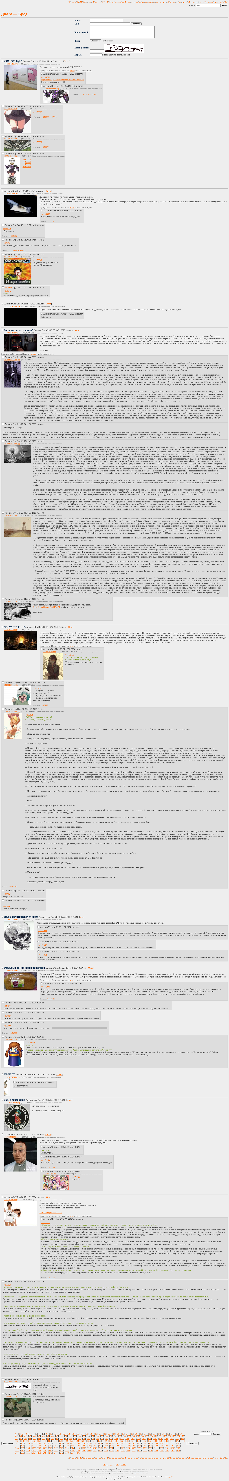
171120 (80, 1219)
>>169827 (69, 655)
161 (111, 1443)
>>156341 (51, 221)
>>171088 (7, 1026)
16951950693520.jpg (12, 257)
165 (133, 1443)
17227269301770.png (12, 1103)
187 (89, 1446)
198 (150, 1446)
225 (133, 1448)
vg (183, 2)
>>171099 (45, 987)
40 (16, 1436)
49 (57, 1436)
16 (78, 1434)
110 (171, 1438)
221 (111, 1448)
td (168, 2)
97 (102, 1438)
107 (155, 1438)
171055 (76, 942)
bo (84, 2)
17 (82, 1434)
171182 (62, 1100)
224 (128, 1448)
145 (22, 1443)
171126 (41, 1037)
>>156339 (7, 229)
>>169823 (37, 688)
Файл (77, 41)
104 (138, 1438)
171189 (79, 1171)
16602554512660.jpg (11, 64)
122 (66, 1441)
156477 (41, 441)
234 (17, 1450)
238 (39, 1450)
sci (157, 2)
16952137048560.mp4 (12, 306)
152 (61, 1443)
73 (165, 1436)
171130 (41, 1281)
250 (106, 1450)
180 (50, 1446)
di (93, 2)
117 (38, 1441)
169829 (80, 649)
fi (125, 2)
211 (55, 1448)
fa (104, 2)
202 (172, 1446)
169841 (42, 709)
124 (77, 1441)
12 (60, 1434)
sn (160, 2)
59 (102, 1436)
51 (66, 1436)
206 (28, 1448)
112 (182, 1438)
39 (181, 1434)
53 (75, 1436)
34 (159, 1434)
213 (67, 1448)
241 (56, 1450)
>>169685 (7, 906)
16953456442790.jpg (12, 360)
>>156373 (13, 250)
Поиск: (192, 5)
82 (34, 1438)
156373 (41, 254)
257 (145, 1450)
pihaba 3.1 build (108, 1465)
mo (119, 2)
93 (84, 1438)
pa (137, 2)
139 (160, 1441)
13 (64, 1434)
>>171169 (45, 1160)
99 (111, 1438)
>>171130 (51, 1278)
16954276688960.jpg (12, 444)
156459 (41, 424)
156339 (80, 211)
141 (171, 1441)
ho (226, 2)
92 (79, 1438)
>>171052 (42, 930)
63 (120, 1436)
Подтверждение (81, 48)
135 (138, 1441)
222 (117, 1448)
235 (22, 1450)
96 (97, 1438)
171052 (75, 917)
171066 (76, 952)
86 (52, 1438)
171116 (41, 1003)
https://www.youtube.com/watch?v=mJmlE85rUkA (62, 80)
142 (177, 1441)
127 (94, 1441)
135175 (59, 61)
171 (167, 1443)
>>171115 (45, 1222)
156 (83, 1443)
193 (122, 1446)
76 (179, 1436)
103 (132, 1438)
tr (170, 2)
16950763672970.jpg (12, 109)
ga (221, 2)
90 (70, 1438)
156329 (80, 86)
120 (55, 1441)
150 (50, 1443)
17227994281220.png (12, 1396)
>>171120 (7, 1285)
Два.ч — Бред (14, 14)
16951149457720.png (12, 156)
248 (94, 1450)
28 (132, 1434)
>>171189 (51, 1167)
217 (89, 1448)
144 (17, 1443)
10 (51, 1434)
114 (22, 1441)
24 (114, 1434)
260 (161, 1450)
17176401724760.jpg (11, 630)
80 (25, 1438)
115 (27, 1441)
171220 (42, 1420)
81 (30, 1438)
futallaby (123, 1465)
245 (78, 1450)
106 (149, 1438)
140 (166, 1441)
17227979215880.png (12, 1382)
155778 (80, 74)
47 (48, 1436)
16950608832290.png (51, 89)
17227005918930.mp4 (12, 1137)
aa (200, 2)
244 (72, 1450)
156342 (41, 240)
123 (71, 1441)
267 (33, 1453)
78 (16, 1438)
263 (178, 1450)
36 (168, 1434)
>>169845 (13, 887)
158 (94, 1443)
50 (61, 1436)
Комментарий (81, 32)
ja (208, 2)
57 (93, 1436)
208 (39, 1448)
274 (72, 1453)
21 (100, 1434)
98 (106, 1438)
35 (163, 1434)
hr (113, 2)
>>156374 (22, 250)
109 (166, 1438)
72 (161, 1436)
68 (143, 1436)
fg (215, 2)
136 (144, 1441)
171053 (76, 927)
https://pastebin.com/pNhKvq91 (46, 607)
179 (44, 1446)
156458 (41, 357)
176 (28, 1446)
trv (174, 2)
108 (160, 1438)
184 (72, 1446)
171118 (41, 1013)
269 (44, 1453)
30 (141, 1434)
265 (22, 1453)
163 (122, 1443)
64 (125, 1436)
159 (100, 1443)
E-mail (77, 20)
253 (122, 1450)
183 (67, 1446)
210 (50, 1448)
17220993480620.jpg (11, 971)
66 (134, 1436)
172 (172, 1443)
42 (25, 1436)
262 (172, 1450)
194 (128, 1446)
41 (21, 1436)
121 (60, 1441)
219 (100, 1448)
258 (150, 1450)
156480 (41, 599)
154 (72, 1443)
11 (55, 1434)
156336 (41, 136)
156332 (41, 106)
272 (61, 1453)
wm (192, 2)
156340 (41, 154)
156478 (41, 513)
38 (177, 1434)
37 (172, 1434)
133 (127, 1441)
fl (107, 2)
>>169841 (45, 705)
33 (154, 1434)
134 (133, 1441)
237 (33, 1450)
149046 (70, 330)
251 (111, 1450)
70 (152, 1436)
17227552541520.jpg (50, 1174)
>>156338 (45, 214)
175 (22, 1446)
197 (145, 1446)
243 (67, 1450)
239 (44, 1450)
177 (33, 1446)
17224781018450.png (12, 1077)
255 (133, 1450)
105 (144, 1438)
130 (110, 1441)
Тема (76, 24)
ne (123, 2)
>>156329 (37, 112)
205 (22, 1448)
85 (48, 1438)
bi (81, 2)
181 (56, 1446)
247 (89, 1450)
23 (109, 1434)
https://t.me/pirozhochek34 (50, 1212)
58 (97, 1436)
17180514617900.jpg (12, 711)
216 (83, 1448)
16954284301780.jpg (12, 515)
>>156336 (45, 117)
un (180, 2)
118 (44, 1441)
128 (99, 1441)
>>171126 (13, 1033)
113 (16, 1441)
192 (117, 1446)
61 (111, 1436)
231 (167, 1448)
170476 (41, 1197)
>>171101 (7, 1016)
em (96, 2)
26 (123, 1434)
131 (116, 1441)
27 (127, 1434)
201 (167, 1446)
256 (139, 1450)
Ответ (66, 61)
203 (178, 1446)
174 (17, 1446)
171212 (41, 1379)
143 (183, 1441)
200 (161, 1446)
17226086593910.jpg (12, 1039)
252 (117, 1450)
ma (211, 2)
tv (177, 2)
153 (67, 1443)
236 (28, 1450)
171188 (79, 1157)
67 (138, 1436)
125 (82, 1441)
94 (88, 1438)
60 (106, 1436)
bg (78, 2)
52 (70, 1436)
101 (121, 1438)
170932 (83, 968)
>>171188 (76, 1177)
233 (178, 1448)
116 (33, 1441)
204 (17, 1448)
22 (105, 1434)
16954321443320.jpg (12, 601)
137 (149, 1441)
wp (196, 2)
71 (156, 1436)
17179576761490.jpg (50, 652)
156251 (41, 191)
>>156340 (92, 94)
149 (44, 1443)
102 (127, 1438)
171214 (41, 1394)
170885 (42, 901)
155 (78, 1443)
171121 (41, 1022)
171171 (79, 1147)
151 (56, 1443)
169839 (42, 683)
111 (177, 1438)
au (73, 2)
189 (100, 1446)
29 (136, 1434)
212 (61, 1448)
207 (33, 1448)
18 (87, 1434)
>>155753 (45, 77)
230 (161, 1448)
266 (28, 1453)
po (143, 2)
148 (39, 1443)
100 (116, 1438)
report (170, 1477)
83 (39, 1438)
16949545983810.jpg (11, 194)
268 (39, 1453)
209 (44, 1448)
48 (52, 1436)
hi (110, 2)
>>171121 (30, 1043)
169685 (63, 627)
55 (84, 1436)
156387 (80, 314)
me (116, 2)
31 (145, 1434)
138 (155, 1441)
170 (161, 1443)
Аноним (29, 61)
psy (149, 2)
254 (128, 1450)
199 (156, 1446)
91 (75, 1438)
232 (172, 1448)
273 (67, 1453)
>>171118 (51, 999)
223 (122, 1448)
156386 (41, 304)
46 (43, 1436)
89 (66, 1438)
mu (129, 2)
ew (100, 2)
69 (147, 1436)
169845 (42, 891)
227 (144, 1448)
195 (133, 1446)
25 (118, 1434)
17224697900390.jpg (11, 920)
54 (79, 1436)
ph (140, 2)
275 (78, 1453)
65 (129, 1436)
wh (189, 2)
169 (156, 1443)
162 (117, 1443)
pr (146, 2)
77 (183, 1436)
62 (115, 1436)
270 (50, 1453)
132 (121, 1441)
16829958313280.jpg (11, 333)
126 (88, 1441)
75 (174, 1436)
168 (150, 1443)
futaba (117, 1465)
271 (56, 1453)
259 (156, 1450)
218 (94, 1448)
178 (39, 1446)
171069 (52, 1075)
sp (163, 2)
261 (167, 1450)
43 (30, 1436)
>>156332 (83, 94)
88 (61, 1438)
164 (128, 1443)
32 (150, 1434)
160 (106, 1443)
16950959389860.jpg (12, 139)
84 (43, 1438)
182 (61, 1446)
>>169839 (29, 715)
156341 (41, 225)
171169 (41, 1135)
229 (156, 1448)
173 (178, 1443)
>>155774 (27, 159)
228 (150, 1448)
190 (106, 1446)
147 (33, 1443)
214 (72, 1448)
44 (34, 1436)
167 (145, 1443)
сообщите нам (137, 1473)
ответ (72, 71)
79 (21, 1438)
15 (73, 1434)
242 (61, 1450)
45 (39, 1436)
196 (139, 1446)
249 (100, 1450)
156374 (41, 288)
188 (94, 1446)
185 (78, 1446)
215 (78, 1448)
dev (89, 2)
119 (49, 1441)
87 (57, 1438)
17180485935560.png (12, 685)
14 (69, 1434)
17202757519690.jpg (11, 1200)
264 (17, 1453)
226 (139, 1448)
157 (89, 1443)
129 (105, 1441)
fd (205, 2)
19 (91, 1434)
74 (170, 1436)
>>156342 (13, 236)
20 (96, 1434)
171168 (52, 1082)
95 (93, 1438)
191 (111, 1446)
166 (139, 1443)
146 (28, 1443)
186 (83, 1446)
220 (105, 1448)
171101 (79, 984)
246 (83, 1450)
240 (50, 1450)
